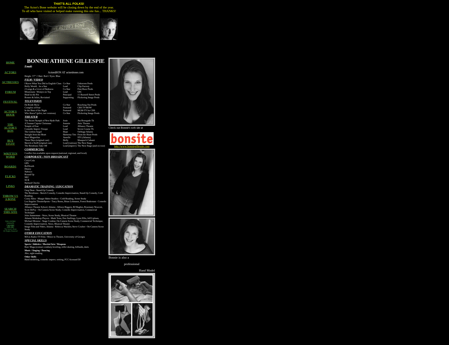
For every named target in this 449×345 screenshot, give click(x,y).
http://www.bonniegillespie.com (131, 146)
